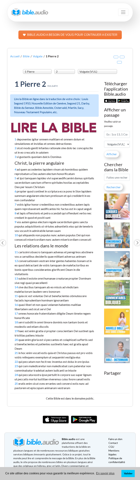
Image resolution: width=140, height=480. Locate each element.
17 (16, 313)
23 (16, 366)
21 (16, 353)
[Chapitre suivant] (137, 243)
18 (16, 322)
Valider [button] (128, 473)
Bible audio (68, 439)
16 (16, 304)
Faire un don (115, 439)
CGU (111, 446)
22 (16, 361)
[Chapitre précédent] (2, 243)
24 (16, 374)
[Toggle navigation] (123, 12)
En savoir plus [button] (105, 473)
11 (16, 252)
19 (16, 331)
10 (16, 235)
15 (16, 296)
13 (16, 278)
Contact (113, 442)
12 (16, 261)
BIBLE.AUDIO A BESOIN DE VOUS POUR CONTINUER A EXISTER (72, 34)
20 (16, 339)
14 (16, 287)
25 (16, 383)
